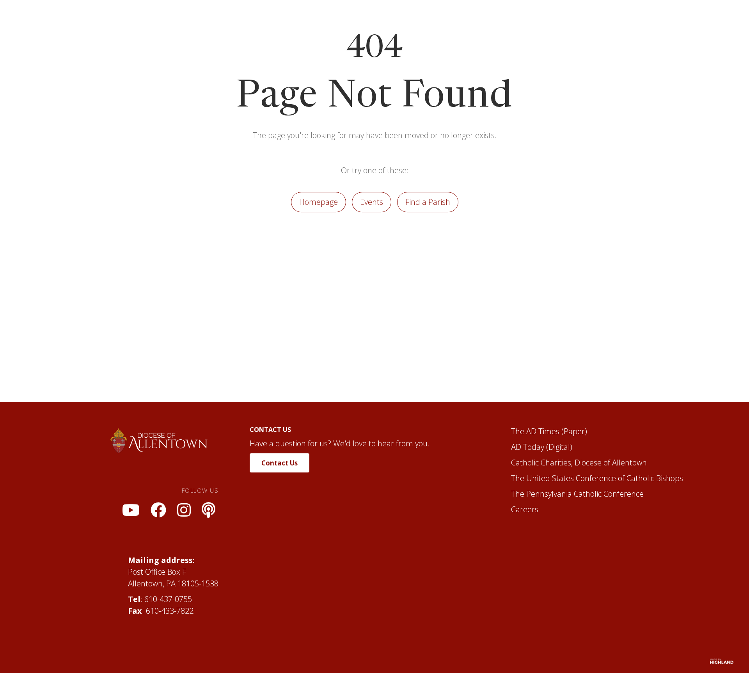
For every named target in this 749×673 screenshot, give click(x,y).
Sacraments (397, 22)
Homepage (318, 251)
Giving (594, 22)
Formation (342, 22)
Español (502, 22)
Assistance (453, 22)
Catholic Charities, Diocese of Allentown (579, 512)
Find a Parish (427, 251)
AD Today (527, 496)
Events (371, 251)
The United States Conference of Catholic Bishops (597, 527)
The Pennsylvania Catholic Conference (577, 543)
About (295, 22)
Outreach (549, 22)
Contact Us (279, 512)
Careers (524, 559)
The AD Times (535, 481)
